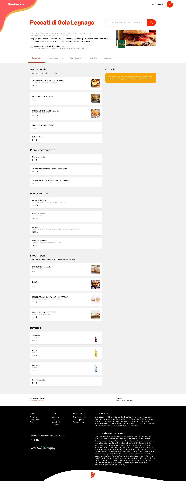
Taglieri (119, 462)
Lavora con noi (35, 420)
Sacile (143, 423)
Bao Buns (117, 437)
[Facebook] (34, 440)
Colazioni (147, 439)
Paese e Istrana (105, 423)
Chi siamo (33, 417)
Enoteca (104, 450)
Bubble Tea (98, 439)
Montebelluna (145, 421)
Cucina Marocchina (139, 445)
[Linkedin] (37, 440)
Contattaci (56, 422)
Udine (114, 426)
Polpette (151, 458)
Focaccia (129, 450)
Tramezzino (98, 465)
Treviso (108, 426)
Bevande (107, 58)
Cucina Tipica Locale (110, 447)
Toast (145, 462)
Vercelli (119, 426)
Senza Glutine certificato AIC (138, 460)
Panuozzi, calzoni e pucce (136, 456)
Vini (120, 465)
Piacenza (120, 423)
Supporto (55, 417)
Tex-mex (126, 462)
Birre (136, 437)
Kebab (116, 454)
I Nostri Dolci (92, 58)
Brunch (141, 437)
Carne (105, 439)
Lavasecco (131, 454)
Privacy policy (78, 420)
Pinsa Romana (129, 458)
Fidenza (133, 419)
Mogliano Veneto (134, 421)
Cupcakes (146, 447)
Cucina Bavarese (143, 441)
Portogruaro (136, 423)
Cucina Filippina (127, 443)
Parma (114, 423)
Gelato (118, 452)
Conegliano (111, 419)
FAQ (53, 420)
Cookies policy (78, 422)
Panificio (119, 456)
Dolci (152, 447)
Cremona (119, 419)
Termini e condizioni (80, 417)
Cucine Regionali (137, 447)
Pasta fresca (99, 458)
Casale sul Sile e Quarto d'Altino (132, 417)
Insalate (111, 454)
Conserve (105, 441)
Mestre (120, 421)
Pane (113, 456)
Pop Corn (98, 460)
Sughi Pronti (103, 462)
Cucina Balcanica (131, 441)
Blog (31, 422)
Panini (125, 456)
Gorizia (139, 419)
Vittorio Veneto (134, 426)
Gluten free (134, 452)
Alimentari (98, 437)
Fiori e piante (120, 450)
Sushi (110, 462)
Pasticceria (108, 458)
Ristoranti (118, 460)
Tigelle (141, 462)
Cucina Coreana (105, 443)
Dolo (124, 419)
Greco (141, 452)
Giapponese (126, 452)
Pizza (136, 458)
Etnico (110, 450)
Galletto (103, 452)
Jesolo (144, 419)
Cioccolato (122, 439)
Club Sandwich (132, 439)
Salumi (125, 460)
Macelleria (139, 454)
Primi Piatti (105, 460)
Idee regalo (103, 454)
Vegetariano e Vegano (110, 465)
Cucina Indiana (105, 445)
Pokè (140, 458)
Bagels (111, 437)
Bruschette (149, 437)
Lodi (104, 421)
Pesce (115, 458)
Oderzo (97, 423)
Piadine (120, 458)
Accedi (160, 4)
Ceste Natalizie (113, 439)
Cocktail (140, 439)
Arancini (105, 437)
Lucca (109, 421)
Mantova (115, 421)
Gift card (55, 425)
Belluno (117, 417)
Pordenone (128, 423)
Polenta (145, 458)
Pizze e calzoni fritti (55, 58)
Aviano (97, 417)
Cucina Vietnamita (124, 447)
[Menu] (177, 4)
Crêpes (111, 441)
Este (128, 419)
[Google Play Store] (49, 448)
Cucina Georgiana (140, 443)
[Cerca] (151, 22)
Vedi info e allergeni (38, 400)
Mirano (126, 421)
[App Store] (36, 448)
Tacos (114, 462)
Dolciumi (98, 450)
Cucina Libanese (126, 445)
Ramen (112, 460)
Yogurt (124, 465)
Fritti (146, 450)
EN (153, 4)
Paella (109, 456)
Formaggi (136, 450)
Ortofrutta (102, 456)
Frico (142, 450)
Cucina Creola (116, 443)
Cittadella (103, 419)
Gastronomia (36, 58)
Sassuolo (102, 426)
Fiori (114, 450)
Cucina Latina (115, 445)
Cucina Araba (119, 441)
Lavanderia (123, 454)
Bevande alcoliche (128, 437)
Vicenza (125, 426)
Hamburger (148, 452)
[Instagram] (31, 440)
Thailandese (134, 462)
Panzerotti (149, 456)
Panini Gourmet (75, 58)
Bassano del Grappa (107, 417)
